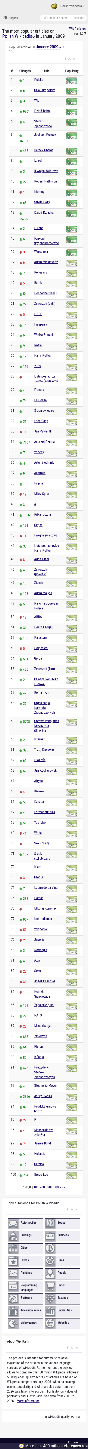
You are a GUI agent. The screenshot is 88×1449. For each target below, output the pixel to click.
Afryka (38, 781)
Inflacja (39, 1057)
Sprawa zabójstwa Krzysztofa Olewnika (46, 726)
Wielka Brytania (44, 335)
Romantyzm (42, 693)
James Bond (42, 1143)
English (13, 18)
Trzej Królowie (44, 750)
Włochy (39, 452)
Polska (38, 80)
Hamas (38, 898)
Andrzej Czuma (44, 442)
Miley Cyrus (42, 494)
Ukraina (39, 1164)
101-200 (39, 1187)
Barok (38, 283)
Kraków (39, 791)
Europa (38, 228)
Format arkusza (44, 812)
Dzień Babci (42, 111)
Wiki (37, 100)
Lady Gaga (41, 421)
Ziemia (38, 583)
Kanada (39, 802)
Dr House (40, 400)
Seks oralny (42, 843)
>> (63, 1187)
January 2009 (47, 46)
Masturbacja (42, 1026)
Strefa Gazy (42, 202)
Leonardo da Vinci (46, 888)
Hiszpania (40, 324)
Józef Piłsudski (44, 981)
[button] (65, 59)
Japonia (39, 940)
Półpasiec (41, 648)
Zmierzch (40, 1036)
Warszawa (41, 252)
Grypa (38, 658)
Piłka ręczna (42, 514)
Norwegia (40, 950)
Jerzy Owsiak (43, 1096)
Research (78, 18)
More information (28, 1401)
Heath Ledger (43, 627)
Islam (37, 867)
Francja (39, 390)
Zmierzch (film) (44, 669)
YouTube (40, 822)
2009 (37, 366)
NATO (38, 1015)
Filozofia (39, 760)
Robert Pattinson (45, 181)
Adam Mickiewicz (46, 262)
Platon (38, 1047)
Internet (39, 739)
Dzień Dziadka (44, 213)
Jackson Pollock (45, 135)
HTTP (38, 314)
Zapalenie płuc (44, 1005)
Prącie (38, 483)
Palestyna (40, 638)
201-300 (53, 1187)
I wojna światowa (45, 535)
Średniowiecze (44, 411)
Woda (38, 833)
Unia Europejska (44, 90)
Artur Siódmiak (44, 463)
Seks (37, 971)
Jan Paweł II (42, 431)
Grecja (38, 877)
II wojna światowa (46, 171)
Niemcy (39, 192)
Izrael (38, 161)
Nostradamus (43, 919)
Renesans (40, 272)
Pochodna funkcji (45, 293)
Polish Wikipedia (71, 6)
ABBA (38, 617)
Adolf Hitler (41, 559)
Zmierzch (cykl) (44, 304)
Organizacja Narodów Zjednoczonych (44, 708)
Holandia (39, 1154)
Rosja (38, 345)
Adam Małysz (43, 593)
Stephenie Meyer (45, 1086)
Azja (37, 960)
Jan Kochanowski (45, 770)
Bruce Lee (41, 1174)
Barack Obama (43, 150)
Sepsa (38, 525)
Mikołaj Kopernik (45, 908)
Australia (39, 473)
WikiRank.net (77, 29)
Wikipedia (40, 929)
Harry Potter (42, 356)
